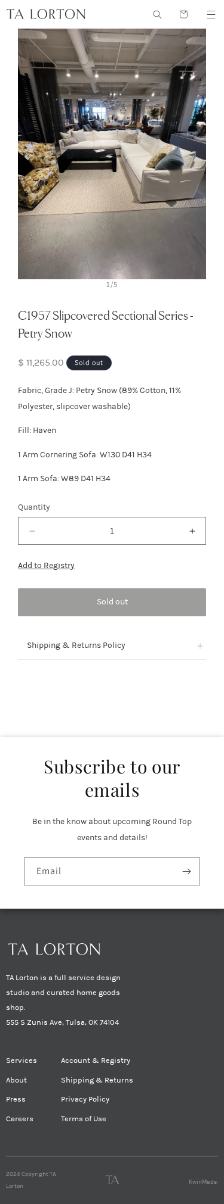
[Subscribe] (186, 871)
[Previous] (29, 153)
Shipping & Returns (97, 1080)
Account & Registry (95, 1060)
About (16, 1080)
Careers (19, 1119)
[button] (211, 14)
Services (21, 1060)
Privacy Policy (85, 1099)
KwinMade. (203, 1182)
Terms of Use (83, 1119)
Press (16, 1099)
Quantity (34, 507)
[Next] (195, 153)
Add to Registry (46, 565)
